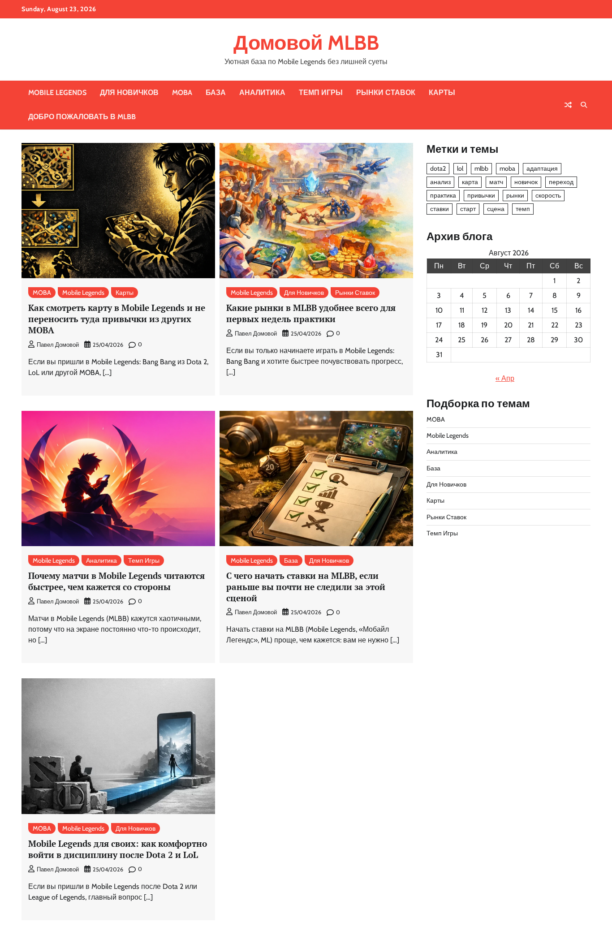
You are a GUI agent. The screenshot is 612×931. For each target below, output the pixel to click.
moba (507, 168)
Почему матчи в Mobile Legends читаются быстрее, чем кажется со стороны (116, 581)
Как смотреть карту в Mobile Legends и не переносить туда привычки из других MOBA (116, 319)
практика (443, 195)
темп (523, 209)
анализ (440, 182)
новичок (526, 182)
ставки (439, 209)
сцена (495, 209)
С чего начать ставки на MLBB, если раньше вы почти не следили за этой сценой (305, 586)
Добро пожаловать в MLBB (82, 116)
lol (460, 168)
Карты (442, 92)
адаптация (542, 168)
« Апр (505, 378)
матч (496, 182)
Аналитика (262, 92)
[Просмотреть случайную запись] (568, 105)
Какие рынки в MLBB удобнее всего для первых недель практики (311, 313)
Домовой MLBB (306, 42)
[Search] (583, 105)
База (216, 92)
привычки (481, 195)
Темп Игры (321, 92)
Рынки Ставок (385, 92)
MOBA (182, 92)
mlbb (481, 168)
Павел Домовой (58, 344)
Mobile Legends (57, 92)
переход (561, 182)
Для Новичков (129, 92)
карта (470, 182)
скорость (548, 195)
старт (468, 209)
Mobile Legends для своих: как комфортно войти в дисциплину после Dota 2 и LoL (117, 849)
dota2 (438, 168)
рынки (515, 195)
